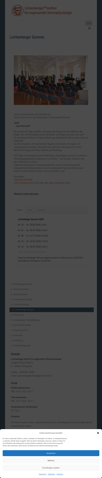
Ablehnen (51, 460)
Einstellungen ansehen (51, 467)
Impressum (59, 474)
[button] (98, 433)
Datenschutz (42, 474)
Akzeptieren (51, 453)
